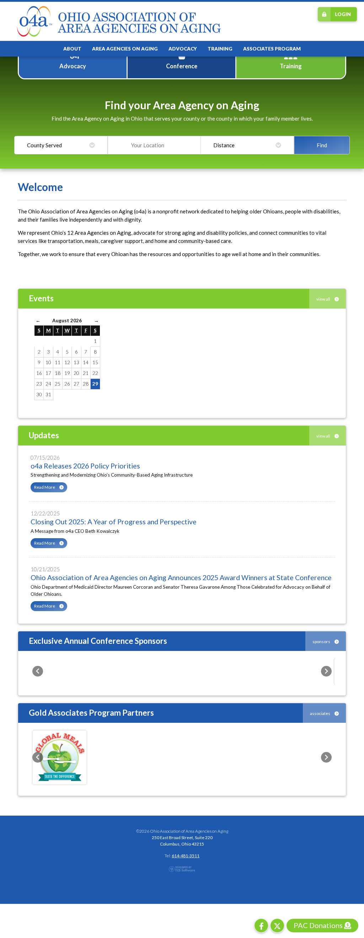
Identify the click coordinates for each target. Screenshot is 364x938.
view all (323, 299)
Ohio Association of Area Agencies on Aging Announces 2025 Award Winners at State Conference (181, 577)
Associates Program (272, 49)
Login (343, 14)
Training (220, 49)
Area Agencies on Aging (125, 49)
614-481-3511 (185, 855)
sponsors (321, 641)
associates (320, 713)
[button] (37, 671)
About (72, 49)
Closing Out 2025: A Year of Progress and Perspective (114, 522)
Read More (45, 487)
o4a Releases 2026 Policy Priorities (85, 466)
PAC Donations (319, 925)
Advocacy (182, 49)
